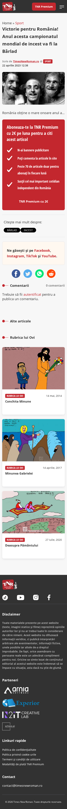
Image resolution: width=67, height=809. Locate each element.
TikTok (31, 256)
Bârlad (12, 230)
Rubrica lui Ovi (15, 396)
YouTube (49, 256)
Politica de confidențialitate (19, 749)
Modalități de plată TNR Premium (23, 764)
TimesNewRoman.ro (26, 61)
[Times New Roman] (9, 6)
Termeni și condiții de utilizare (21, 759)
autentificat (32, 294)
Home (7, 23)
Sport (19, 23)
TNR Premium (44, 6)
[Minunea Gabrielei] (33, 453)
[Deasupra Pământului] (33, 525)
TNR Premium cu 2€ (33, 201)
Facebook (42, 250)
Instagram (15, 256)
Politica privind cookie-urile (19, 754)
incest (28, 230)
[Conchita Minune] (33, 381)
